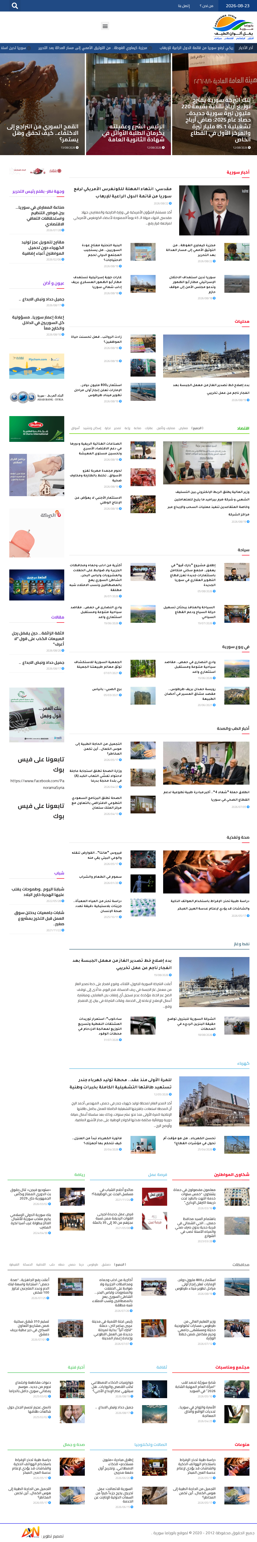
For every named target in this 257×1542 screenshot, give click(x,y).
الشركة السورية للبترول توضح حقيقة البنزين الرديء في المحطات (191, 1024)
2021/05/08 (123, 1227)
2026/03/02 (40, 1203)
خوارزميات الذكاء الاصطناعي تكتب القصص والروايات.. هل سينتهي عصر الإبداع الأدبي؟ (112, 1386)
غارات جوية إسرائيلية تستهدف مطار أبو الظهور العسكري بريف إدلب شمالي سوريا (96, 282)
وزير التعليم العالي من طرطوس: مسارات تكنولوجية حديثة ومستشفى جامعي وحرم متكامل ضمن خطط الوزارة (195, 1329)
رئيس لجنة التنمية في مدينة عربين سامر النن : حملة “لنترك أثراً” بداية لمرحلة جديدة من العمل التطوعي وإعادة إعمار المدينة (112, 1329)
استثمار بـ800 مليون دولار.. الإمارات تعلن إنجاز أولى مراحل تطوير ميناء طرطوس (98, 390)
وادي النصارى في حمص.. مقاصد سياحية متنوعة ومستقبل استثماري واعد (96, 613)
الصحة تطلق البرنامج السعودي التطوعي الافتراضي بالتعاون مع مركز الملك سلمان (97, 803)
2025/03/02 (40, 1396)
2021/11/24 (123, 1199)
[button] (15, 5)
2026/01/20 (111, 882)
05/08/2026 (205, 591)
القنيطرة (14, 1264)
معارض (183, 428)
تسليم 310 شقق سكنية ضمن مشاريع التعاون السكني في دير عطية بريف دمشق (29, 1327)
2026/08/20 (53, 650)
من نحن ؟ (206, 6)
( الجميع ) (197, 428)
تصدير (117, 428)
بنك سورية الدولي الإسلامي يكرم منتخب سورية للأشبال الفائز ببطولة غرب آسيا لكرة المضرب (30, 1220)
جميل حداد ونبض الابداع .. (41, 299)
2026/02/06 (53, 259)
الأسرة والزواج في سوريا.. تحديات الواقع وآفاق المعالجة (197, 1411)
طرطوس (92, 1264)
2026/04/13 (111, 813)
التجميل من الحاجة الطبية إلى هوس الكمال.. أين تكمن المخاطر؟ (98, 749)
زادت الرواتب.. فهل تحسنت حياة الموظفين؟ (132, 136)
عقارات (149, 428)
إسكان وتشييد (92, 428)
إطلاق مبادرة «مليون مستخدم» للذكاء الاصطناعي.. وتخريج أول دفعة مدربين (115, 1465)
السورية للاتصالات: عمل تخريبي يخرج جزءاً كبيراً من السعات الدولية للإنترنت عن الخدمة (113, 1494)
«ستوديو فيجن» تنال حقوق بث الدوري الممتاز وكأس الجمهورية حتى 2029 (30, 1193)
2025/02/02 (40, 1417)
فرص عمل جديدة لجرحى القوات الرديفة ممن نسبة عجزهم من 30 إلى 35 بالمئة (113, 1218)
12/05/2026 (161, 1094)
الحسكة (28, 1264)
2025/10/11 (111, 916)
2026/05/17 (111, 759)
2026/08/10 (53, 334)
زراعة (127, 428)
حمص (72, 1264)
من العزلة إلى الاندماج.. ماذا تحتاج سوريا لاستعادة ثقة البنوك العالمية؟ (216, 133)
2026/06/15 (123, 1506)
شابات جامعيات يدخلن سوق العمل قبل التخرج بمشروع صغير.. (39, 918)
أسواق (75, 428)
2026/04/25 (205, 1421)
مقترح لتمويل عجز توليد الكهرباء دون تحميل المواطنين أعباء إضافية (43, 247)
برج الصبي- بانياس (107, 689)
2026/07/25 (38, 1298)
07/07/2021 (111, 673)
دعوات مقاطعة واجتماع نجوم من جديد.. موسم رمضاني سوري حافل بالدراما (30, 1386)
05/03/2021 (111, 695)
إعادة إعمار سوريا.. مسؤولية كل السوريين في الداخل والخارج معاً (38, 322)
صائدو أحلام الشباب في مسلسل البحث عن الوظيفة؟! (112, 1191)
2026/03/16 (205, 1208)
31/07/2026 (111, 1039)
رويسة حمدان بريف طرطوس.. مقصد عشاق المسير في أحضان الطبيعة (190, 694)
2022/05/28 (53, 900)
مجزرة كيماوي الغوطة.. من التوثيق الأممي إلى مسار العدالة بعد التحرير (178, 48)
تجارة (108, 428)
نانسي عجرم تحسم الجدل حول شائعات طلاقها (29, 1409)
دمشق (106, 1264)
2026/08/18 (205, 298)
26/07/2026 (111, 596)
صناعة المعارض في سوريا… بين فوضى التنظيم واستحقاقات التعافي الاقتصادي (40, 215)
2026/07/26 (122, 1310)
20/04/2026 (111, 1149)
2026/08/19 (111, 266)
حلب (52, 1264)
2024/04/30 (40, 1233)
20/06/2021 (205, 705)
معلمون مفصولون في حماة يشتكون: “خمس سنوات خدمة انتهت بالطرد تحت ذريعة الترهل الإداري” (194, 1195)
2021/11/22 (53, 930)
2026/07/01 (38, 1339)
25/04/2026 (205, 1149)
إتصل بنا (184, 6)
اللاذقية (41, 1264)
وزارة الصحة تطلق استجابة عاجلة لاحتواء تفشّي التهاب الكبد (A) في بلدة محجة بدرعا (96, 776)
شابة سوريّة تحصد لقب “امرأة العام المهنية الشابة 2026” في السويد (195, 1386)
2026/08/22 (161, 203)
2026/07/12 (205, 1343)
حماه (61, 1264)
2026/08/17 (53, 305)
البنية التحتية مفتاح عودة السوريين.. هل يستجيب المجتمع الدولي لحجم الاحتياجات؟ (47, 129)
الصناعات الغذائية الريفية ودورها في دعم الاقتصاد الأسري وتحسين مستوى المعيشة (96, 449)
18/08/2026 (205, 1034)
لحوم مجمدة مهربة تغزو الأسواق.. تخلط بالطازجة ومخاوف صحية (96, 476)
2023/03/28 (205, 1241)
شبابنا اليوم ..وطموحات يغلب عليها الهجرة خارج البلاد (38, 891)
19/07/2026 (205, 623)
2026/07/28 (53, 230)
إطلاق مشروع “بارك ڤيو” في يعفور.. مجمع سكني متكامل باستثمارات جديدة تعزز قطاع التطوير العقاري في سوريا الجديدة (193, 575)
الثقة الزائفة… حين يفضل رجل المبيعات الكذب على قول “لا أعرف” (38, 638)
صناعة (137, 428)
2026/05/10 (205, 1396)
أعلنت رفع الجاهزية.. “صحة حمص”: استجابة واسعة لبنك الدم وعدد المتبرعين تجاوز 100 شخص (28, 1286)
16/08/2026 (240, 147)
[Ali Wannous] (30, 1536)
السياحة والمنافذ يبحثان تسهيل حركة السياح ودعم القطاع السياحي (189, 613)
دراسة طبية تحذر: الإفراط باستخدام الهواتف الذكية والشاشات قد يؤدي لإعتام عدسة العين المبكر (196, 1465)
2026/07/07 (122, 1343)
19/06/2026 (111, 623)
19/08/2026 (68, 147)
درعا (81, 1264)
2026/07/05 (239, 806)
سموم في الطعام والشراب (100, 877)
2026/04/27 (111, 786)
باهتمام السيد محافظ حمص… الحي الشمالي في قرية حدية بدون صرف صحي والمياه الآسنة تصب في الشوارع (195, 1227)
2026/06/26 (123, 1477)
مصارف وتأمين (166, 428)
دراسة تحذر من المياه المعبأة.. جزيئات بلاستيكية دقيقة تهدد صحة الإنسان (97, 906)
